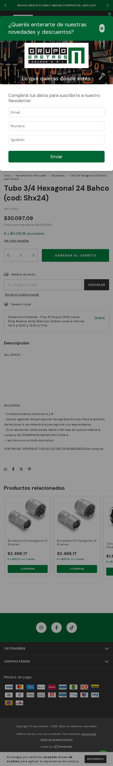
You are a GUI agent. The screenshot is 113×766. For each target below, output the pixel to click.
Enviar (56, 157)
